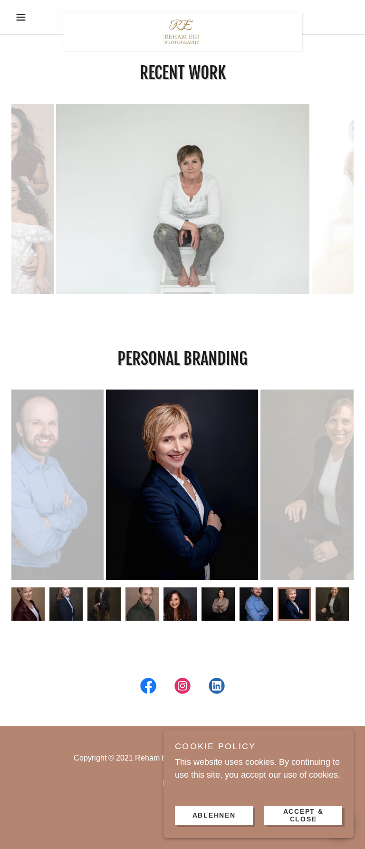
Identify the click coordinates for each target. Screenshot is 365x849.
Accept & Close (303, 814)
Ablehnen (214, 815)
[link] (182, 17)
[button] (37, 17)
